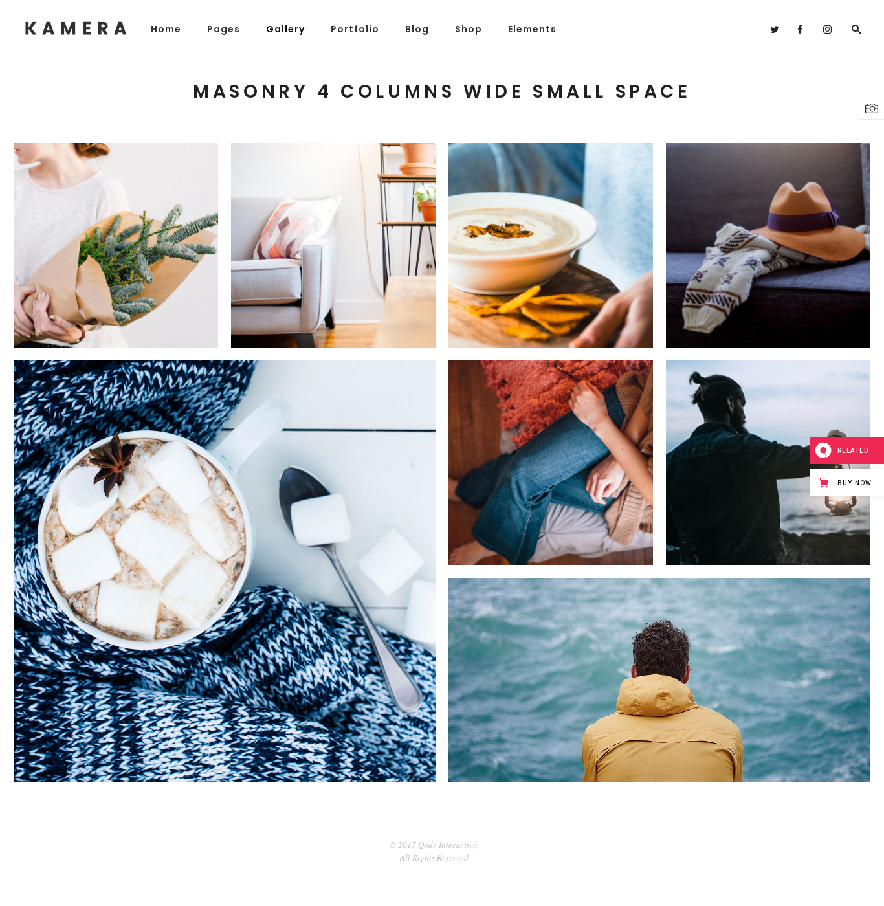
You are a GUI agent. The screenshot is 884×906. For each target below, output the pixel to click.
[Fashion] (768, 245)
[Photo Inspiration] (116, 245)
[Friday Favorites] (550, 245)
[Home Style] (550, 462)
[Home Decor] (333, 245)
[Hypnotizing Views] (659, 680)
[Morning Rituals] (768, 462)
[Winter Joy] (225, 571)
